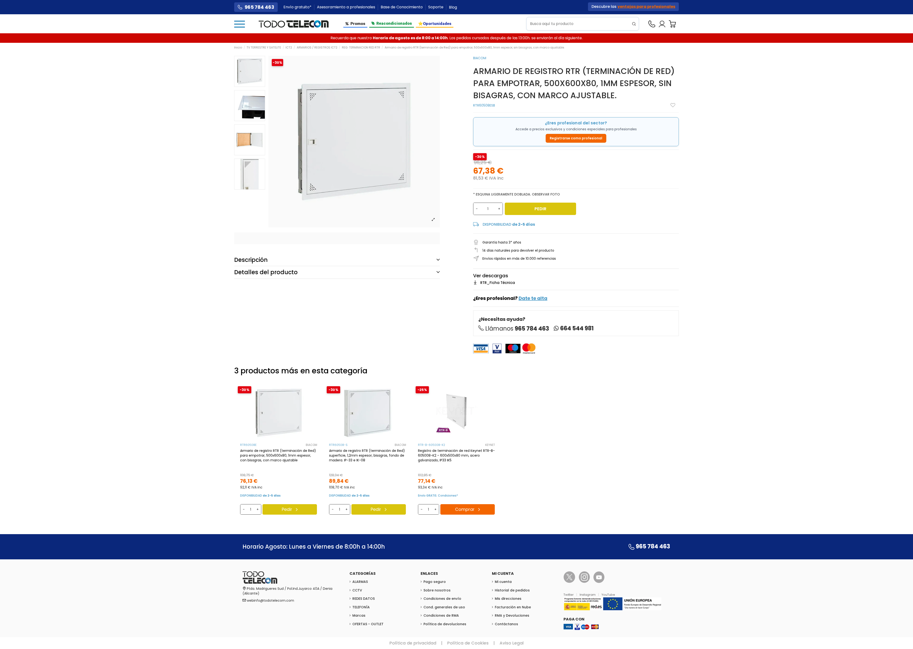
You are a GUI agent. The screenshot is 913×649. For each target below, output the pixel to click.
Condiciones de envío (442, 598)
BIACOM (479, 58)
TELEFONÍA (361, 607)
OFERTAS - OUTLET (368, 624)
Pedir (540, 209)
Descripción (251, 260)
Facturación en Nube (513, 607)
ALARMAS (360, 581)
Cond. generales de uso (444, 607)
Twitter (568, 594)
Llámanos (517, 328)
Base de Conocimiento (402, 7)
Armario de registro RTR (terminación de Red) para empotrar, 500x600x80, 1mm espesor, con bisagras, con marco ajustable (278, 455)
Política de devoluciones (444, 624)
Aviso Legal (512, 643)
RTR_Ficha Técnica (497, 282)
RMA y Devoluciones (512, 615)
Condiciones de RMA (441, 615)
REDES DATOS (363, 598)
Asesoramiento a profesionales (346, 7)
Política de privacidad (412, 643)
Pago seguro (434, 581)
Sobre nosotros (437, 590)
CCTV (357, 590)
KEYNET (490, 445)
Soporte (436, 7)
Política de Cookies (468, 643)
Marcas (358, 615)
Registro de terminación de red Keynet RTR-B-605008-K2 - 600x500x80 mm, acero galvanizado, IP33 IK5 (456, 455)
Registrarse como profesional (576, 138)
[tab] (337, 260)
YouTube (608, 594)
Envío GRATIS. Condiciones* (438, 495)
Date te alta (533, 298)
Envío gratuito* (297, 7)
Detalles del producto (266, 272)
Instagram (588, 594)
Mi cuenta (503, 581)
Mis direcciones (508, 598)
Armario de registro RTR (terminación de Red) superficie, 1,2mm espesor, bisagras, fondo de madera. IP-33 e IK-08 (367, 455)
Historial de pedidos (512, 590)
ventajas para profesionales (646, 6)
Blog (453, 7)
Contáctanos (506, 624)
